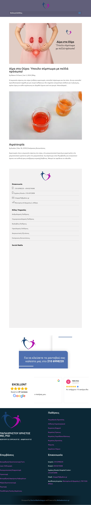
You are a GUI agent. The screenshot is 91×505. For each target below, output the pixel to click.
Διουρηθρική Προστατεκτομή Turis (12, 462)
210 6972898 (30, 193)
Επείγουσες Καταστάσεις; (21, 238)
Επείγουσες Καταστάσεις (36, 148)
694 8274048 (30, 188)
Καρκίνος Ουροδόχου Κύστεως (59, 436)
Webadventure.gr (63, 500)
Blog (33, 75)
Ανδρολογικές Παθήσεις (20, 214)
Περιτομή (3, 487)
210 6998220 (19, 188)
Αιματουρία (16, 144)
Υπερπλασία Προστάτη (56, 420)
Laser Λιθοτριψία (6, 466)
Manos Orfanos (16, 75)
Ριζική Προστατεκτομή (8, 483)
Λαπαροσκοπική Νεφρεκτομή (10, 470)
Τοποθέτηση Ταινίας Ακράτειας (11, 491)
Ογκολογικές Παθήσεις (20, 228)
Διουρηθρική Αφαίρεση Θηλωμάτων (13, 478)
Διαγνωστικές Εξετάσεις (20, 233)
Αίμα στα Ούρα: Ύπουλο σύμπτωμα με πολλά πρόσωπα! (38, 70)
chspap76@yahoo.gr (22, 198)
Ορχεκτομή (4, 474)
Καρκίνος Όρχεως (54, 432)
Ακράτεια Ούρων (54, 449)
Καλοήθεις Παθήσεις (19, 224)
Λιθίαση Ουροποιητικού (56, 424)
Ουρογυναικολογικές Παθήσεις (23, 219)
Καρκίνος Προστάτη (55, 440)
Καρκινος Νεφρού (54, 428)
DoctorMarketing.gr (38, 500)
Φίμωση (51, 445)
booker (13, 148)
